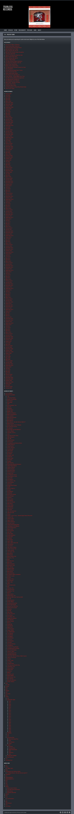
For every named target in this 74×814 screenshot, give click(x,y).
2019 (10, 721)
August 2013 (8, 290)
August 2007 (8, 367)
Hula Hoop (9, 509)
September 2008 (9, 351)
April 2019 (8, 191)
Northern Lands (10, 576)
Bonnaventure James (12, 426)
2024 (10, 728)
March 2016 (8, 243)
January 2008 (9, 362)
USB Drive (11, 752)
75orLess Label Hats (10, 53)
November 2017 (9, 214)
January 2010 (9, 335)
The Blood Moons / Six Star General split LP (17, 773)
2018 (10, 719)
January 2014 (9, 282)
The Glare (9, 642)
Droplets (9, 461)
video (8, 684)
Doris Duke (9, 459)
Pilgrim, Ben (10, 582)
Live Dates (8, 806)
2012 (10, 710)
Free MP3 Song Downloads (13, 789)
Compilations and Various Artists (14, 443)
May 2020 (8, 175)
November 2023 (9, 134)
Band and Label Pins (13, 739)
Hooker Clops (10, 505)
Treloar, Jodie (10, 660)
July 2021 (8, 161)
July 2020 (8, 173)
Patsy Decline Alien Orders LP (12, 46)
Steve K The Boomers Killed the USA (14, 55)
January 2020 (9, 179)
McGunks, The (10, 558)
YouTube (67, 812)
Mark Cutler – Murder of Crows (13, 82)
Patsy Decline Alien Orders (12, 73)
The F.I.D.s (9, 639)
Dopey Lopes (10, 458)
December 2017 (9, 213)
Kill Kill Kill (9, 538)
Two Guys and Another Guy (13, 665)
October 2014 (9, 268)
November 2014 (9, 267)
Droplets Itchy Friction (11, 84)
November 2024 (9, 122)
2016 (10, 716)
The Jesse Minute (11, 644)
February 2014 (9, 281)
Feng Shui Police (11, 470)
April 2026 (8, 99)
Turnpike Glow (10, 663)
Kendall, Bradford (11, 535)
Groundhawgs (10, 496)
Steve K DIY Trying (10, 88)
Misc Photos (10, 791)
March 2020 (8, 176)
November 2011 (9, 306)
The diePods (10, 634)
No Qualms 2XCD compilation (14, 574)
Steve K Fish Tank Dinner (11, 64)
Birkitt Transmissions (12, 414)
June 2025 (8, 111)
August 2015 (8, 253)
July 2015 (8, 255)
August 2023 (8, 139)
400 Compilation (9, 68)
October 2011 (9, 308)
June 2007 (8, 370)
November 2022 (9, 148)
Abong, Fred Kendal (11, 399)
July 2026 (8, 95)
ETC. (8, 736)
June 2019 (8, 188)
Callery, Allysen (10, 431)
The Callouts (10, 633)
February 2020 (9, 178)
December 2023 (9, 133)
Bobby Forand (10, 423)
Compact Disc (12, 748)
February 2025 (9, 117)
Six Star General (11, 613)
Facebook (65, 812)
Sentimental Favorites (12, 603)
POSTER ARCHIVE (11, 792)
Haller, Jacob (10, 499)
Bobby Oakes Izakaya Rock (12, 65)
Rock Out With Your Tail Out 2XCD (15, 597)
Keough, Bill (10, 536)
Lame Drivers (10, 544)
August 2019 (8, 185)
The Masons (10, 645)
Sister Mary (9, 612)
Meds (8, 559)
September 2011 (9, 309)
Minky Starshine (10, 564)
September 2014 (9, 270)
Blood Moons (10, 420)
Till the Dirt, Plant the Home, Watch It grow (17, 656)
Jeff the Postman (11, 521)
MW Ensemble (10, 570)
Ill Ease (8, 514)
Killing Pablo (10, 539)
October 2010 (9, 321)
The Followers (10, 641)
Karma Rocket (10, 530)
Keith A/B (9, 532)
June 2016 (8, 238)
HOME (5, 30)
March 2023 (8, 142)
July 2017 (8, 220)
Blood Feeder (10, 419)
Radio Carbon (10, 594)
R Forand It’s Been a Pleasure (12, 44)
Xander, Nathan (10, 681)
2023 (10, 727)
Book (10, 740)
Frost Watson (10, 479)
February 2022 (9, 155)
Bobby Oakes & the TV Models (14, 425)
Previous (67, 3)
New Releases (10, 757)
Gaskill (8, 487)
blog (7, 683)
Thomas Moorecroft (11, 653)
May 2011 (8, 314)
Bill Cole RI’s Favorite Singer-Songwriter (15, 52)
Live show (8, 693)
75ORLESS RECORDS (8, 8)
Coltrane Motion (10, 440)
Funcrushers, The (11, 481)
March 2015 (8, 261)
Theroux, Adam (10, 651)
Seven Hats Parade (11, 604)
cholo (8, 434)
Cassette (11, 746)
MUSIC (8, 745)
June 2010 (8, 327)
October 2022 (9, 149)
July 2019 (8, 187)
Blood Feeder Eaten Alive (11, 56)
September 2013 (9, 288)
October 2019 (9, 184)
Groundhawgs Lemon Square (12, 81)
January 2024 (9, 131)
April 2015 (8, 259)
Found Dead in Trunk (12, 476)
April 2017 (8, 225)
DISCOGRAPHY (22, 30)
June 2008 (8, 356)
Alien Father (10, 401)
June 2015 (8, 256)
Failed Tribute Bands (12, 465)
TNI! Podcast (9, 803)
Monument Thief (11, 565)
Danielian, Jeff (10, 455)
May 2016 (8, 240)
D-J (6, 776)
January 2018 (9, 211)
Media (7, 786)
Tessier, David (10, 630)
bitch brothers (10, 416)
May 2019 (8, 190)
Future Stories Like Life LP (12, 58)
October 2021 (9, 158)
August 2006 (8, 383)
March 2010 (8, 332)
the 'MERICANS (10, 631)
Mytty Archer (10, 571)
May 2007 (8, 371)
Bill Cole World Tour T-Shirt (12, 49)
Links (35, 30)
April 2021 (8, 164)
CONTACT (8, 774)
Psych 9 (9, 592)
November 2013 (9, 285)
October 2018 (9, 197)
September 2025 (9, 107)
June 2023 (8, 140)
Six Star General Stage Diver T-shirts (14, 70)
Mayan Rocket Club (11, 556)
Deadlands (9, 456)
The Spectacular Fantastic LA (12, 79)
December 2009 (9, 336)
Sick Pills (9, 610)
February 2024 (9, 130)
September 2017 (9, 217)
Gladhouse (9, 493)
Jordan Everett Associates (13, 524)
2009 (10, 705)
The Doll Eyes (10, 638)
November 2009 (9, 338)
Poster (10, 743)
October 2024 (9, 124)
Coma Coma (10, 441)
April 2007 (8, 373)
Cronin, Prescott (11, 447)
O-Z (6, 797)
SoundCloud (60, 812)
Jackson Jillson (10, 518)
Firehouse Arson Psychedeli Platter (14, 47)
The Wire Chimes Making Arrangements (15, 78)
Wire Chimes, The (11, 677)
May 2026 (8, 98)
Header (7, 690)
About (39, 30)
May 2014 (8, 276)
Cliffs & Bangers (10, 437)
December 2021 (9, 157)
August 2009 (8, 341)
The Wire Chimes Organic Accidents (14, 61)
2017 (10, 718)
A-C (6, 765)
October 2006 (9, 380)
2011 (10, 708)
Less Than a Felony (11, 547)
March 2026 (8, 101)
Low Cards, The (10, 551)
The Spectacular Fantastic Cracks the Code (16, 67)
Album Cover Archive (12, 788)
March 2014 (8, 279)
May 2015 (8, 258)
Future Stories (10, 482)
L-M (6, 692)
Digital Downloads (13, 749)
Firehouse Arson (11, 471)
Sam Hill (9, 598)
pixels (8, 583)
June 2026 (8, 96)
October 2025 (9, 105)
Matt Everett (10, 554)
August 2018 (8, 201)
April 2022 (8, 152)
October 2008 (9, 350)
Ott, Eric (9, 577)
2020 (10, 722)
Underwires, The (11, 666)
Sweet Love (10, 627)
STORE (15, 30)
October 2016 (9, 234)
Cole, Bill (9, 438)
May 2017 (8, 223)
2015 (10, 715)
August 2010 (8, 324)
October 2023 (9, 136)
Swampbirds (10, 625)
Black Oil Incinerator (11, 417)
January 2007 (9, 376)
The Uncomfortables (11, 650)
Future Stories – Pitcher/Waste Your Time (15, 76)
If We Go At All (10, 512)
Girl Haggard (10, 491)
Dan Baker (9, 453)
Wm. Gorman (10, 678)
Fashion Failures (11, 467)
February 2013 (9, 299)
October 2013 (9, 287)
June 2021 (8, 163)
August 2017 (8, 219)
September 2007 (9, 365)
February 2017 (9, 228)
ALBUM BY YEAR (11, 699)
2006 (10, 701)
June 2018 (8, 204)
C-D (8, 734)
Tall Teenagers (10, 628)
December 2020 (9, 170)
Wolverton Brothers (11, 680)
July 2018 (8, 202)
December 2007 (9, 364)
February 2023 (9, 143)
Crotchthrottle (10, 449)
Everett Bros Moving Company (14, 464)
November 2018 (9, 196)
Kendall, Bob (10, 533)
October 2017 (9, 216)
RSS (69, 812)
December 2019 (9, 181)
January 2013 (9, 300)
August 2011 (8, 311)
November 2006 (9, 379)
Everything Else (10, 737)
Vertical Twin (10, 669)
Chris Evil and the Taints (12, 435)
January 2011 (9, 317)
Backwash (9, 408)
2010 (10, 707)
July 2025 (8, 110)
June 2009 (8, 342)
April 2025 (8, 114)
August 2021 (8, 160)
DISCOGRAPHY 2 (10, 779)
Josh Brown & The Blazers (13, 526)
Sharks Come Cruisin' (12, 607)
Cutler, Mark (10, 450)
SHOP (7, 696)
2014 (10, 713)
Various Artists (10, 668)
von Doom (9, 671)
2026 (10, 731)
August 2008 (8, 353)
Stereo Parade (10, 621)
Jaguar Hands (10, 520)
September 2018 (9, 199)
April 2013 (8, 296)
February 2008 (9, 361)
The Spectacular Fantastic (13, 648)
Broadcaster (10, 428)
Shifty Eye (9, 609)
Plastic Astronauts (11, 585)
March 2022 (8, 154)
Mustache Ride (10, 568)
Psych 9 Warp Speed (10, 59)
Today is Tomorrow (11, 657)
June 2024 (8, 127)
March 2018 (8, 208)
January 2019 (9, 194)
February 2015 (9, 262)
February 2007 (9, 374)
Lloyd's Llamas (10, 550)
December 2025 (9, 102)
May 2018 (8, 205)
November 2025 (9, 104)
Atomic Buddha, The (11, 405)
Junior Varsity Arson (11, 527)
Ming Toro (9, 562)
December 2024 (9, 120)
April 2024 (8, 128)
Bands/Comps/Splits (10, 394)
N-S (6, 695)
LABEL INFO (10, 768)
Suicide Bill (9, 624)
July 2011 (8, 312)
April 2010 (8, 330)
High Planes (10, 503)
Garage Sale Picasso (12, 485)
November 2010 (9, 320)
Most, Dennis (10, 567)
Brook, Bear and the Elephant (14, 429)
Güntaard (9, 497)
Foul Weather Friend (12, 474)
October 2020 (9, 172)
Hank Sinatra (10, 500)
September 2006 (9, 382)
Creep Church (10, 446)
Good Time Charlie (11, 494)
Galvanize (9, 484)
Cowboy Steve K (11, 444)
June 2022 (8, 151)
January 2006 (9, 388)
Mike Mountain (10, 561)
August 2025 (8, 108)
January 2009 (9, 347)
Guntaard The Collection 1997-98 (13, 62)
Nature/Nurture (10, 573)
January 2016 (9, 246)
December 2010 (9, 318)
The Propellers (10, 798)
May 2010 (8, 329)
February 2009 (9, 345)
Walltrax (9, 672)
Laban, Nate (10, 541)
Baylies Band (10, 410)
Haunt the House (11, 502)
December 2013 (9, 284)
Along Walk (9, 402)
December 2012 (9, 302)
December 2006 (9, 377)
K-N (6, 782)
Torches (9, 659)
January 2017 (9, 229)
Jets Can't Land (10, 523)
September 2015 (9, 252)
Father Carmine (10, 468)
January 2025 (9, 119)
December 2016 (9, 231)
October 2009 (9, 339)
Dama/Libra (10, 452)
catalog (10, 30)
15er (8, 396)
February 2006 (9, 386)
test (6, 801)
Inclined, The (10, 517)
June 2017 (8, 222)
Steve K (9, 622)
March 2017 (8, 226)
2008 (10, 704)
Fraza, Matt (9, 477)
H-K (6, 689)
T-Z (6, 758)
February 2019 (9, 193)
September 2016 (9, 235)
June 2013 (8, 293)
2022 (10, 725)
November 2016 (9, 232)
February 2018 (9, 210)
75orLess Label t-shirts (11, 85)
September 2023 (9, 137)
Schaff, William (10, 601)
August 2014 (8, 271)
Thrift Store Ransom (11, 654)
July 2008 (8, 354)
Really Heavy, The (11, 595)
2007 (10, 702)
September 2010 (9, 323)
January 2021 (9, 169)
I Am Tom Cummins (11, 511)
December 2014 (9, 265)
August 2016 (8, 237)
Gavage (9, 490)
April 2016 (8, 241)
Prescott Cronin (10, 589)
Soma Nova (10, 615)
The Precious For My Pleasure (13, 74)
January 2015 (9, 264)
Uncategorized (9, 760)
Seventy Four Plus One (12, 606)
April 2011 (8, 315)
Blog (7, 770)
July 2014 (8, 273)
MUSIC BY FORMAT (11, 755)
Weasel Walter (10, 675)
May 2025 (8, 113)
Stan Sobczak (10, 619)
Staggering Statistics (11, 618)
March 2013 (8, 297)
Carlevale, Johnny (11, 432)
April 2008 (8, 359)
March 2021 (8, 166)
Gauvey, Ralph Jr (11, 488)
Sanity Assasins (10, 600)
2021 (10, 724)
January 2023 (9, 145)
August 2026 (8, 93)
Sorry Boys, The (11, 616)
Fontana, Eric (10, 473)
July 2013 (8, 291)
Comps (7, 686)
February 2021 (9, 167)
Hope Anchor (10, 508)
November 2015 (9, 249)
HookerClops (10, 506)
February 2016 (9, 244)
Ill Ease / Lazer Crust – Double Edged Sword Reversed (19, 515)
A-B (8, 698)
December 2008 (9, 348)
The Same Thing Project (12, 647)
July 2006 (8, 385)
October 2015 (9, 250)
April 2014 (8, 277)
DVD (10, 751)
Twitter (63, 812)
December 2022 (9, 146)
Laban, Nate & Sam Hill (12, 542)
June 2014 (8, 274)
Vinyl (10, 754)
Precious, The (10, 588)
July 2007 (8, 368)
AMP (8, 404)
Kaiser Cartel (10, 529)
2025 (10, 730)
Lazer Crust (10, 545)
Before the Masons (11, 413)
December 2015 (9, 247)
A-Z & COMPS (9, 393)
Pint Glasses (11, 742)
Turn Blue (9, 662)
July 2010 (8, 326)
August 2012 (8, 303)
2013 (10, 711)
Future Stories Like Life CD (12, 50)
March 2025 (8, 116)
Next (71, 3)
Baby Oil (9, 407)
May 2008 (8, 358)
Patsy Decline (10, 580)
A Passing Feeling (11, 397)
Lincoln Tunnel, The (11, 548)
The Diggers (10, 636)
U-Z (6, 804)
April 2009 (8, 344)
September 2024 (9, 125)
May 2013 (8, 294)
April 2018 (8, 207)
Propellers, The (10, 591)
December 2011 (9, 305)
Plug (8, 586)
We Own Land (10, 674)
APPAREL (9, 733)
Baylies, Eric (10, 411)
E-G (6, 687)
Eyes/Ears (29, 30)
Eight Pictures (10, 462)
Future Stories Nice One (11, 71)
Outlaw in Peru (10, 579)
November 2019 (9, 182)
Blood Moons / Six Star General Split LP (16, 422)
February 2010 (9, 333)
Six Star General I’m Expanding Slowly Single (16, 87)
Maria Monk (10, 553)
